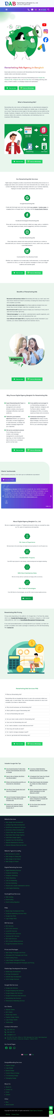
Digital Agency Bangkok (11, 489)
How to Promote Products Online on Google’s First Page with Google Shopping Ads (16, 798)
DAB (24, 497)
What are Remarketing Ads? (14, 694)
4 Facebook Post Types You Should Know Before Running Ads (39, 777)
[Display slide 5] (50, 506)
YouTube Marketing (11, 883)
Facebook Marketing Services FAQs (16, 913)
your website (33, 207)
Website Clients (10, 1009)
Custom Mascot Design (12, 1073)
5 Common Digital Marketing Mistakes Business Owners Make (38, 769)
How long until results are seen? (15, 728)
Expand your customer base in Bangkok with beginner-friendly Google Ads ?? (14, 806)
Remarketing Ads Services (13, 998)
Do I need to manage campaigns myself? (17, 732)
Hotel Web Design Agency (13, 837)
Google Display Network (41, 209)
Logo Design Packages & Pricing (15, 960)
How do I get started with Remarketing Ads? (18, 735)
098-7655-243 (11, 1029)
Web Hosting (9, 897)
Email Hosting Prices (12, 957)
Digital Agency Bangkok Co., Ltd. (27, 3)
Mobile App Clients (11, 1014)
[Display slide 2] (47, 506)
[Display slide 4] (49, 506)
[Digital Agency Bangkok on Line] (10, 1048)
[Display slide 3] (48, 506)
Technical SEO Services (12, 936)
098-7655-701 (11, 1032)
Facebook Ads (8, 79)
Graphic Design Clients (12, 1017)
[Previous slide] (3, 496)
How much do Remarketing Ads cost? (17, 722)
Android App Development (13, 976)
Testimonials (9, 1022)
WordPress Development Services (15, 827)
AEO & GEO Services (12, 928)
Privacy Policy (15, 1114)
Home (7, 1092)
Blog (7, 1102)
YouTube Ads (27, 79)
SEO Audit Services (11, 938)
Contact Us (9, 1089)
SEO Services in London (13, 854)
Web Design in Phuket (12, 861)
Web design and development (14, 822)
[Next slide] (51, 496)
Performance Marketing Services (15, 1000)
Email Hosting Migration (13, 902)
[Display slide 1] (46, 506)
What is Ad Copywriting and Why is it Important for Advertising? (16, 782)
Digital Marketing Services (13, 870)
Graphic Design (10, 1065)
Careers (8, 1094)
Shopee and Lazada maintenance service (18, 885)
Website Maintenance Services (14, 842)
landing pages (42, 207)
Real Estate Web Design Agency (15, 835)
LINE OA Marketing (11, 880)
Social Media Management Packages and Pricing (20, 962)
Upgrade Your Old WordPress (14, 840)
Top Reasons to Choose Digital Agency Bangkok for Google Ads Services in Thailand (38, 798)
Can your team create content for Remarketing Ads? (21, 719)
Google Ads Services (12, 988)
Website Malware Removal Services (16, 845)
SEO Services (9, 926)
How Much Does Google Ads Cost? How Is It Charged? (15, 790)
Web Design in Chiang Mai (13, 856)
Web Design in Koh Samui (13, 859)
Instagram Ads (17, 79)
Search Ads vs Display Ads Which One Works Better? (15, 777)
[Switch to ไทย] (35, 10)
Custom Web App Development (15, 832)
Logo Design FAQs (11, 918)
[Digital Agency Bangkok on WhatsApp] (14, 1048)
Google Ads (41, 77)
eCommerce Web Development (15, 830)
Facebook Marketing (12, 873)
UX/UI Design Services (12, 979)
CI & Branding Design (12, 1075)
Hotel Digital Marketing (12, 888)
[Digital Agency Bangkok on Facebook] (6, 1048)
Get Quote (43, 9)
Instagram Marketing (12, 875)
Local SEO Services (11, 931)
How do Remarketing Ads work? (15, 713)
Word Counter (10, 1104)
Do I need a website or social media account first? (20, 725)
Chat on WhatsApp (28, 88)
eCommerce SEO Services (13, 933)
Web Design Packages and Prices (15, 952)
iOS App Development (12, 974)
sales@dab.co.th (11, 1034)
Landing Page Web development (15, 825)
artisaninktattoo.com (32, 497)
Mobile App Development (13, 971)
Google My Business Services (14, 943)
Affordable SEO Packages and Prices (16, 955)
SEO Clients (9, 1012)
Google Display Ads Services (14, 993)
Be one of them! (9, 480)
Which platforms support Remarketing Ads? (18, 710)
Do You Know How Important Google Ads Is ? (38, 805)
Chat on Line (12, 88)
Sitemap (8, 1114)
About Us (8, 1087)
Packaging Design (11, 1078)
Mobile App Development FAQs (15, 911)
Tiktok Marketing (11, 878)
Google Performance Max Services (16, 995)
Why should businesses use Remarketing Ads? (19, 707)
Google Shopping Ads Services (15, 990)
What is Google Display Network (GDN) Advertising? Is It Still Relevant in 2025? (38, 791)
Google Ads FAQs (11, 916)
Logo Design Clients (11, 1019)
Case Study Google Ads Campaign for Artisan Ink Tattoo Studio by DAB (39, 783)
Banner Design (10, 1070)
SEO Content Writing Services (14, 941)
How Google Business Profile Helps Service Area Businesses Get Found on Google (15, 770)
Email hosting (9, 899)
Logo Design (9, 1068)
